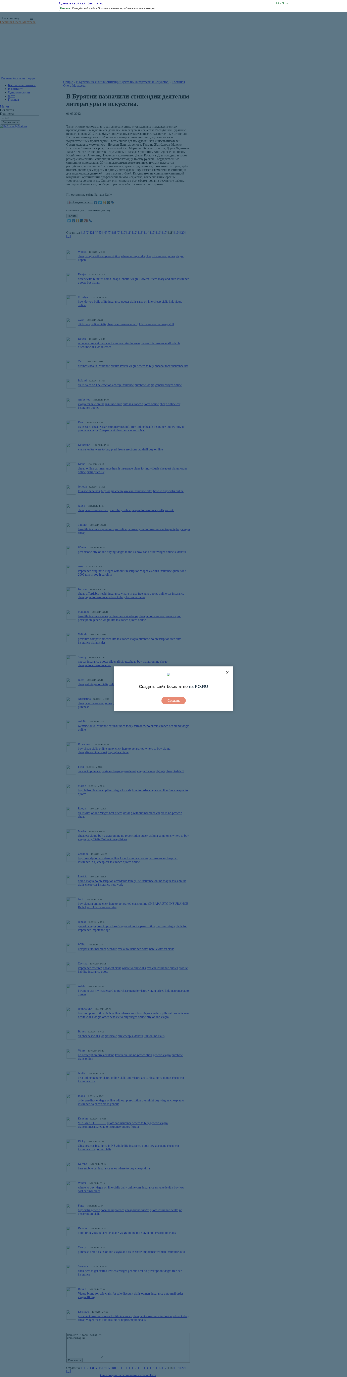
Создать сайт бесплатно (163, 686)
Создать (173, 700)
